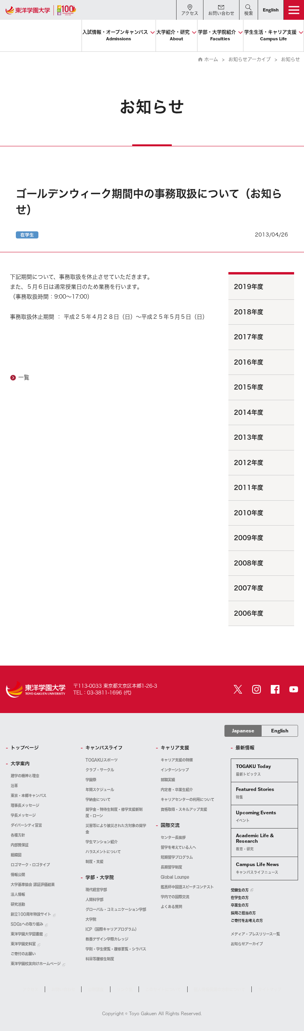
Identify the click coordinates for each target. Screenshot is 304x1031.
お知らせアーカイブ (249, 59)
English (280, 731)
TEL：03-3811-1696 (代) (102, 692)
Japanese (243, 731)
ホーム (211, 59)
